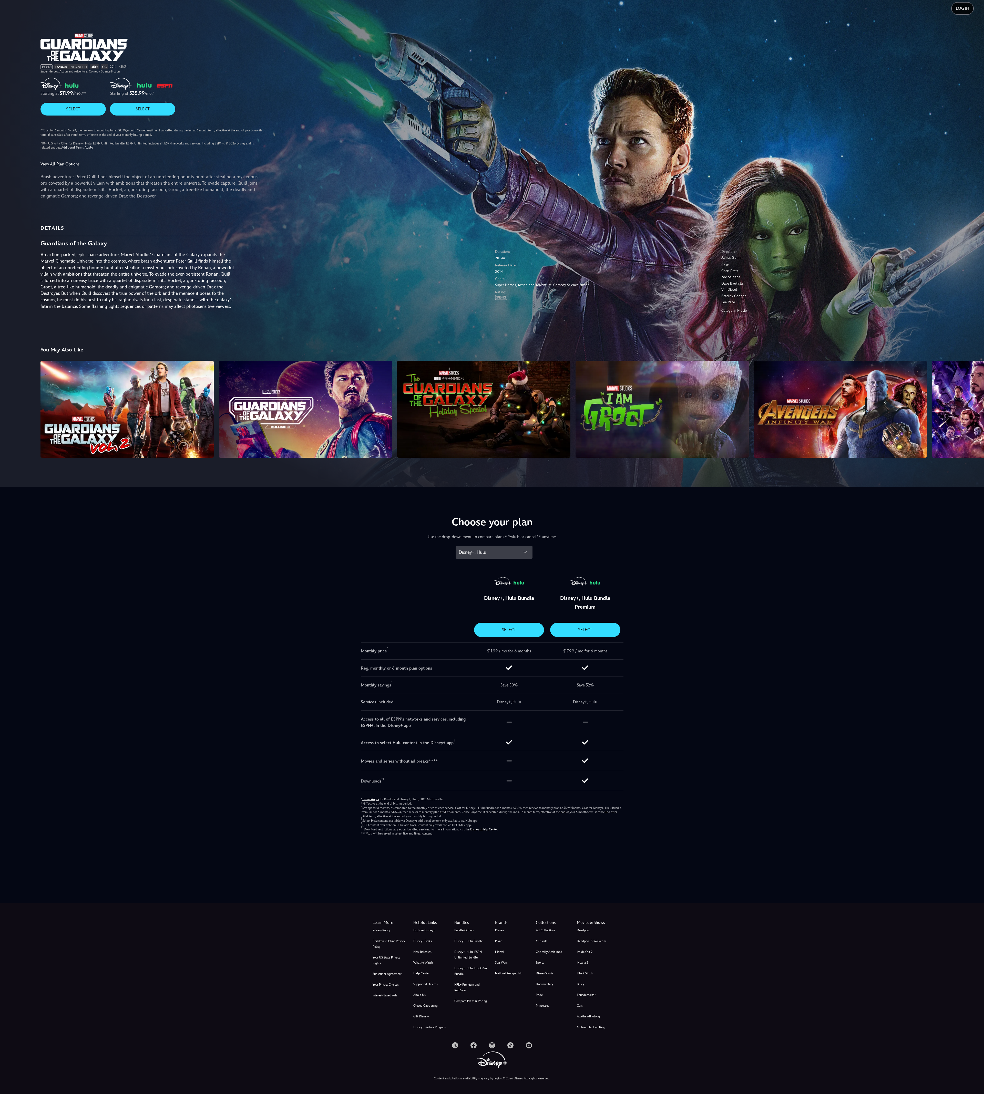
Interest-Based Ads (385, 995)
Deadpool (583, 930)
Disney (499, 930)
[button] (430, 923)
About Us (419, 995)
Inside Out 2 (584, 952)
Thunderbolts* (586, 995)
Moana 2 (582, 962)
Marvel (499, 952)
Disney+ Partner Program (429, 1027)
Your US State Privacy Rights (386, 960)
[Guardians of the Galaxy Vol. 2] (127, 409)
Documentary (544, 984)
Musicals (541, 941)
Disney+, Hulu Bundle (468, 941)
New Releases (422, 952)
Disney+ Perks (422, 941)
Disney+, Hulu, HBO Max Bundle (470, 971)
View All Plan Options (59, 164)
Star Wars (501, 962)
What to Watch (423, 962)
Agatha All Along (588, 1016)
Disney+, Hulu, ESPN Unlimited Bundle (468, 954)
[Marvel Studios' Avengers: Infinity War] (840, 409)
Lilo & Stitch (584, 973)
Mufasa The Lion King (591, 1027)
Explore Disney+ (424, 930)
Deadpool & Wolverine (592, 941)
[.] (455, 1045)
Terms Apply (370, 799)
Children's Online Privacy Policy (389, 944)
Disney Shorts (544, 973)
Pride (539, 995)
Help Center (421, 973)
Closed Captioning (425, 1005)
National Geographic (508, 973)
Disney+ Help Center (483, 829)
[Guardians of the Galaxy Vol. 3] (305, 409)
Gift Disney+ (421, 1016)
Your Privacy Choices (386, 984)
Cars (580, 1005)
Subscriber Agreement (387, 974)
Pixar (498, 941)
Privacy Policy (381, 930)
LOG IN (962, 8)
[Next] (974, 408)
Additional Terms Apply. (77, 147)
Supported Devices (425, 984)
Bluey (580, 984)
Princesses (542, 1005)
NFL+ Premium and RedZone (467, 987)
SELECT (73, 109)
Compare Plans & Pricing (470, 1001)
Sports (540, 962)
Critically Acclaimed (549, 952)
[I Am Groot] (662, 409)
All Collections (545, 930)
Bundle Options (464, 930)
